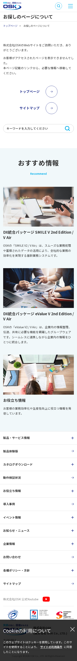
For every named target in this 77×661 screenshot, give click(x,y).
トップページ (10, 26)
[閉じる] (72, 629)
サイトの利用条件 (51, 647)
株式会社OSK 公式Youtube (20, 599)
